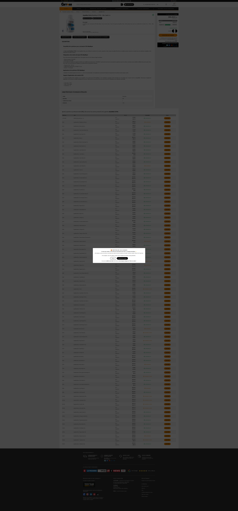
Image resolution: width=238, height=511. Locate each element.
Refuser (113, 258)
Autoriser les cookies (122, 258)
